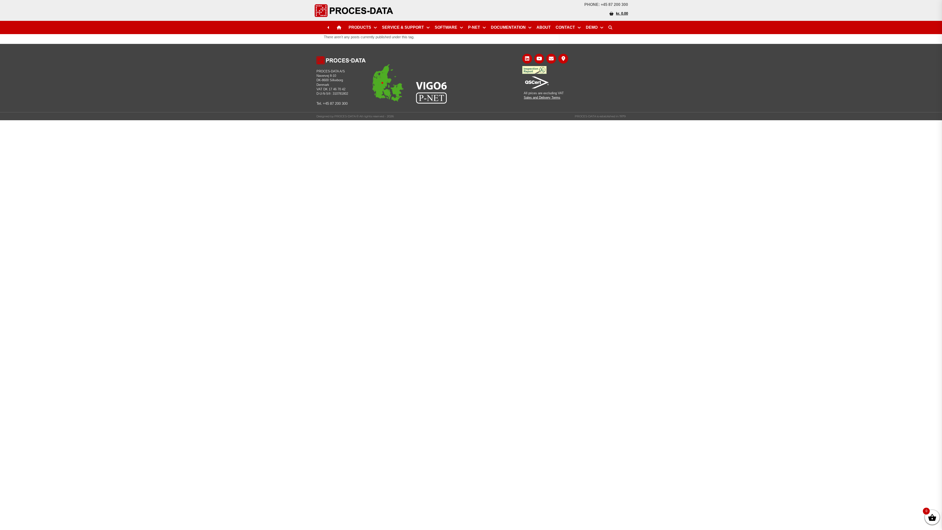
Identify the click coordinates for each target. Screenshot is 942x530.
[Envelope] (551, 59)
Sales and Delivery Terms (542, 97)
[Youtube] (539, 59)
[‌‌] (329, 27)
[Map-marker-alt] (563, 59)
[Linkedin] (527, 59)
